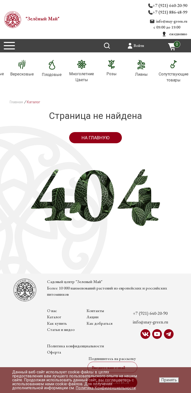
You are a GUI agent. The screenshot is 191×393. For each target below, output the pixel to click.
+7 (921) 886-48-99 (169, 12)
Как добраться (99, 323)
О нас (52, 310)
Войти (139, 45)
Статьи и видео (61, 329)
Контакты (95, 310)
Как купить (57, 323)
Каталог (54, 317)
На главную (95, 137)
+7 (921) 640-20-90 (169, 5)
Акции (92, 317)
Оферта (54, 352)
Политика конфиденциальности (75, 346)
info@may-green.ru (171, 21)
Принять (169, 380)
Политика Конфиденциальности (106, 388)
